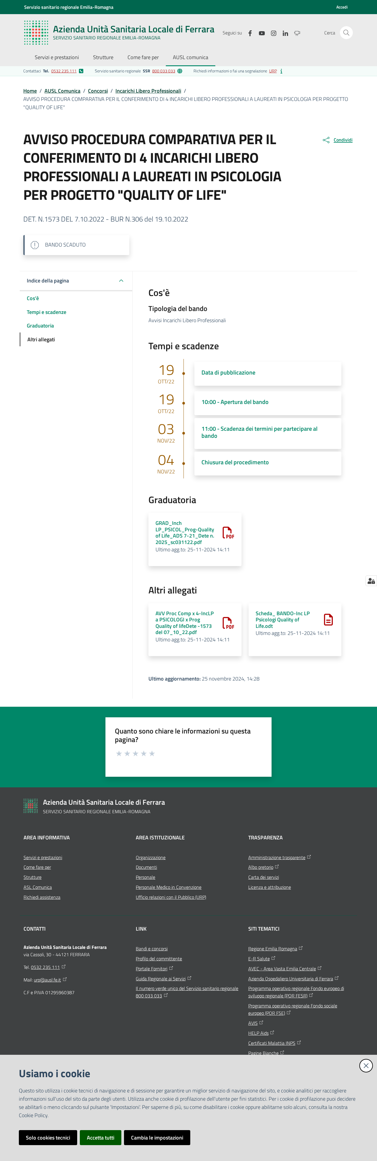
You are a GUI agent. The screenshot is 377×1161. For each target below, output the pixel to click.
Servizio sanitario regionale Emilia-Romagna (68, 7)
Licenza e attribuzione (269, 887)
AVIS (253, 1023)
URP (273, 71)
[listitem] (53, 71)
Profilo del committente (159, 958)
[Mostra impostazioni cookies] (371, 580)
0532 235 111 (64, 71)
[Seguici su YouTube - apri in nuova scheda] (259, 32)
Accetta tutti (100, 1138)
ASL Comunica (38, 887)
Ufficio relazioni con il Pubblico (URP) (171, 897)
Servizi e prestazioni (43, 857)
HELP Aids (258, 1033)
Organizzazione (151, 857)
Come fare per (37, 867)
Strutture (33, 877)
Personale (145, 877)
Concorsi (98, 91)
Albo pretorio (260, 867)
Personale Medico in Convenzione (168, 887)
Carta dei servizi (263, 877)
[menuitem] (57, 57)
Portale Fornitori (151, 968)
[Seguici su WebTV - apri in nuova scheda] (295, 32)
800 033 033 (163, 71)
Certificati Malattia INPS (271, 1043)
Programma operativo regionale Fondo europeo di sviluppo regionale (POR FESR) (296, 992)
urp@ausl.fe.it (47, 979)
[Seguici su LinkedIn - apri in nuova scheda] (283, 32)
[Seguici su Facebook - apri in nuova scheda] (248, 32)
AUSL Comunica (62, 91)
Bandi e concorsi (152, 948)
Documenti (146, 867)
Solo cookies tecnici (48, 1138)
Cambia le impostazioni (157, 1138)
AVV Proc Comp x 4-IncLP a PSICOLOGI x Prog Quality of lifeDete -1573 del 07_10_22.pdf (185, 623)
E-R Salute (259, 958)
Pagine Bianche (263, 1053)
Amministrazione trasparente (276, 857)
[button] (346, 32)
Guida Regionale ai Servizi (161, 978)
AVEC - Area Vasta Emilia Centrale (282, 968)
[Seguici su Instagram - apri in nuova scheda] (271, 32)
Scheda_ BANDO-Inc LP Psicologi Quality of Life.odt (283, 619)
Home (30, 91)
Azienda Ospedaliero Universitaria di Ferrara (290, 978)
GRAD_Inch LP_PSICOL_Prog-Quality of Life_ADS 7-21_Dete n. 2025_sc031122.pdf (185, 532)
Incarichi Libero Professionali (148, 91)
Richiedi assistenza (42, 897)
